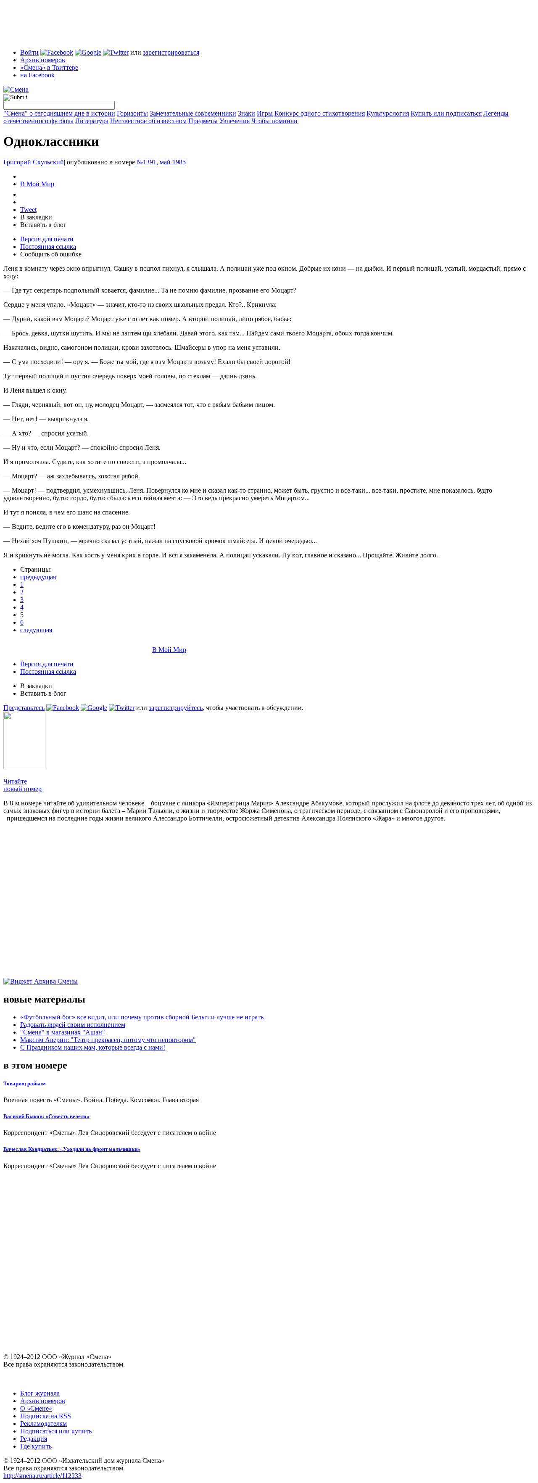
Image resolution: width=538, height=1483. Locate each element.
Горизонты (132, 113)
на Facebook (37, 75)
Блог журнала (40, 1393)
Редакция (33, 1438)
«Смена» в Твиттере (49, 67)
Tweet (28, 209)
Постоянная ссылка (48, 246)
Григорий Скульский (33, 162)
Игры (265, 113)
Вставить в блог (43, 224)
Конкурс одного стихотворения (319, 113)
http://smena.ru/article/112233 (42, 1475)
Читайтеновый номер (22, 785)
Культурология (388, 113)
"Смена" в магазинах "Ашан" (62, 1032)
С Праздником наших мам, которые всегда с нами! (92, 1047)
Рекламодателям (43, 1423)
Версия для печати (47, 239)
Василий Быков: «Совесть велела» (46, 1116)
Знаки (246, 113)
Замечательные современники (193, 113)
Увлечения (234, 120)
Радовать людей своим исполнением (72, 1024)
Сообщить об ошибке (51, 254)
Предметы (203, 120)
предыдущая (38, 577)
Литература (91, 120)
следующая (36, 629)
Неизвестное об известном (148, 120)
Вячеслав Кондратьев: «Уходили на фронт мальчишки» (71, 1149)
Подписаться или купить (56, 1431)
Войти (29, 52)
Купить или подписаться (446, 113)
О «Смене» (36, 1408)
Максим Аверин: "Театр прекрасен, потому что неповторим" (108, 1039)
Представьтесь (24, 707)
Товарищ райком (24, 1083)
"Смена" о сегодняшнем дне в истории (59, 113)
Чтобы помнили (274, 120)
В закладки (36, 217)
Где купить (36, 1446)
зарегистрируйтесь (176, 707)
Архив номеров (42, 59)
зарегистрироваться (171, 52)
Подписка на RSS (45, 1416)
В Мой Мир (37, 183)
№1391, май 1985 (161, 162)
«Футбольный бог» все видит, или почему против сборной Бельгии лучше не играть (142, 1017)
